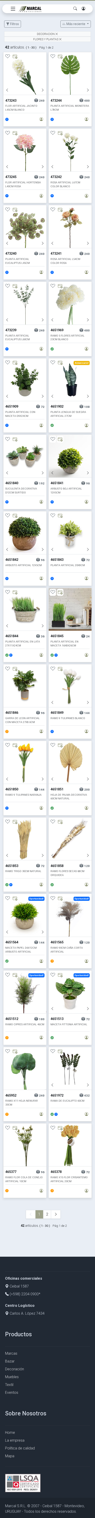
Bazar (10, 1361)
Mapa (9, 1456)
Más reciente (76, 24)
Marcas (11, 1353)
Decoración (14, 1369)
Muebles (12, 1377)
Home (10, 1432)
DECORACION (46, 34)
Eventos (11, 1392)
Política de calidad (20, 1448)
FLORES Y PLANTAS (45, 39)
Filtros (14, 24)
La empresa (14, 1440)
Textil (9, 1385)
